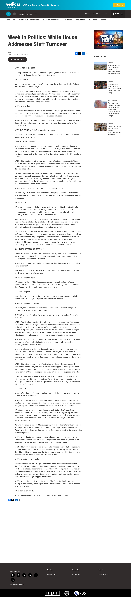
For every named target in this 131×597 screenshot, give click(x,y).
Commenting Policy (103, 574)
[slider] (17, 14)
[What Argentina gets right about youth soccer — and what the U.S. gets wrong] (100, 85)
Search (104, 20)
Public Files (101, 570)
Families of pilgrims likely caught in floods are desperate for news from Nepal (114, 130)
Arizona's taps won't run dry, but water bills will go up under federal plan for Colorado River (114, 69)
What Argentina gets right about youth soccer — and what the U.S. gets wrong (114, 88)
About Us (50, 570)
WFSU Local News (112, 100)
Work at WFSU (51, 574)
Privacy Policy (76, 574)
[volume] (14, 14)
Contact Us (75, 570)
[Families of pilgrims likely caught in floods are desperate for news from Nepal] (100, 127)
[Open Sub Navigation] (16, 20)
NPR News (110, 62)
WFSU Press (80, 20)
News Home (10, 20)
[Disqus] (65, 537)
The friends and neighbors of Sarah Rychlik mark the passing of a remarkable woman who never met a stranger (114, 109)
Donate (120, 5)
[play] (8, 14)
